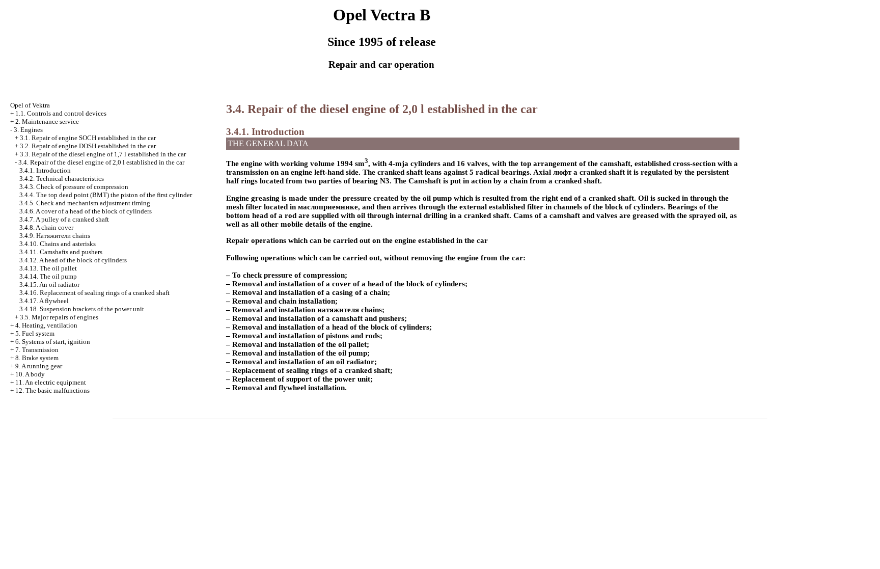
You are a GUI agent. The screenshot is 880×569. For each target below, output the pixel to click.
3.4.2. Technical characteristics (61, 178)
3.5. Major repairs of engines (59, 317)
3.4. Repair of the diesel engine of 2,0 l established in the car (101, 162)
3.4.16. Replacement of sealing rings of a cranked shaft (94, 292)
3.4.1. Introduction (45, 170)
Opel (30, 105)
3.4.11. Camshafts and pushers (60, 252)
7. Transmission (37, 350)
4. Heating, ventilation (46, 325)
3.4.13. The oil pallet (48, 268)
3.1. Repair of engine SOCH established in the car (88, 138)
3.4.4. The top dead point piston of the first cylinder (105, 195)
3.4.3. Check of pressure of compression (73, 187)
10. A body (30, 374)
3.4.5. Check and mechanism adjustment (84, 203)
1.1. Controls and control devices (60, 113)
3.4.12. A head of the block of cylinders (73, 260)
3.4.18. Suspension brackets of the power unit (81, 309)
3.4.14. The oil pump (48, 276)
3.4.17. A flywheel (44, 301)
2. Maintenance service (47, 121)
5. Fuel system (34, 333)
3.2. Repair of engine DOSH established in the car (88, 146)
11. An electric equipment (50, 382)
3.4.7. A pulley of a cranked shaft (64, 219)
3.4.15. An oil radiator (49, 284)
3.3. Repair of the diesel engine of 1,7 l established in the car (103, 154)
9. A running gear (38, 366)
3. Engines (28, 129)
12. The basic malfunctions (52, 390)
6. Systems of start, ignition (52, 341)
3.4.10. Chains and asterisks (57, 244)
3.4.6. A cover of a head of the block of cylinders (85, 211)
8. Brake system (37, 358)
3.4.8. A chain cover (46, 227)
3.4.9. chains (54, 235)
